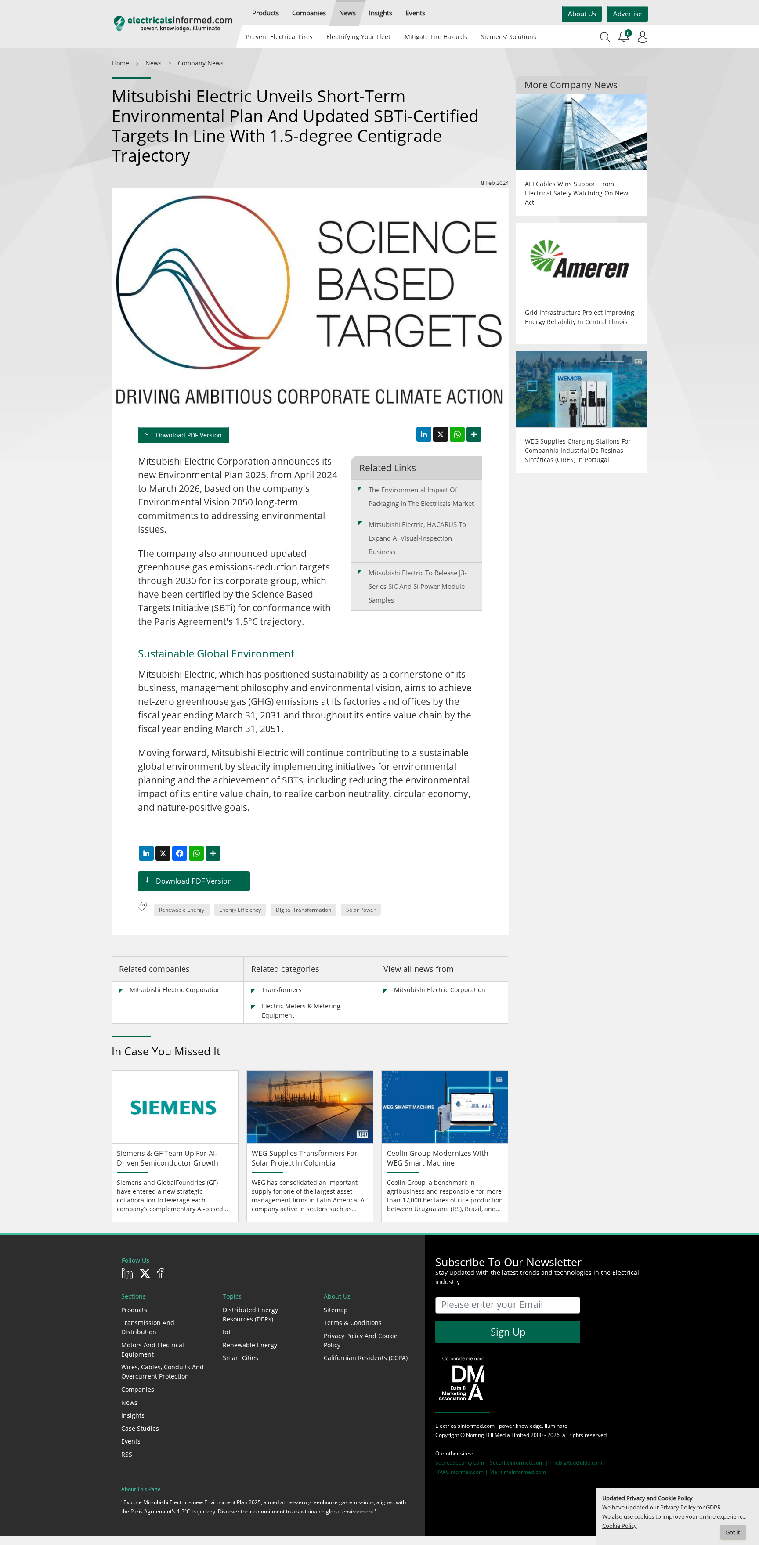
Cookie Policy (619, 1526)
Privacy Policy (678, 1507)
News (129, 1402)
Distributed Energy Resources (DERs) (250, 1314)
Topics (232, 1296)
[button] (266, 13)
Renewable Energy (181, 909)
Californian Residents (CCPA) (366, 1358)
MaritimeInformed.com (517, 1472)
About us (582, 13)
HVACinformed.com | (462, 1472)
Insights (133, 1415)
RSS (126, 1454)
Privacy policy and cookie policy (361, 1340)
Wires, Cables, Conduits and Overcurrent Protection (162, 1371)
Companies (137, 1389)
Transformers (282, 989)
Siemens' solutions (508, 36)
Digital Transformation (303, 909)
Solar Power (361, 909)
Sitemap (336, 1310)
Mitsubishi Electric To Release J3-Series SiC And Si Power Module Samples (418, 586)
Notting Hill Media (488, 1435)
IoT (227, 1332)
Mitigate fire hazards (435, 36)
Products (134, 1310)
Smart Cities (240, 1358)
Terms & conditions (353, 1322)
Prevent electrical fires (279, 36)
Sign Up (508, 1331)
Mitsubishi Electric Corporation (175, 989)
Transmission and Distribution (147, 1327)
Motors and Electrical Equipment (152, 1349)
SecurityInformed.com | (519, 1462)
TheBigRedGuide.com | (578, 1462)
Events (131, 1441)
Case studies (140, 1428)
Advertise (627, 13)
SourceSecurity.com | (462, 1462)
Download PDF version (189, 435)
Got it (733, 1532)
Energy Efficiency (240, 909)
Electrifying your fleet (358, 36)
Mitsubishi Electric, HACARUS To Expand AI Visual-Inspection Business (417, 538)
